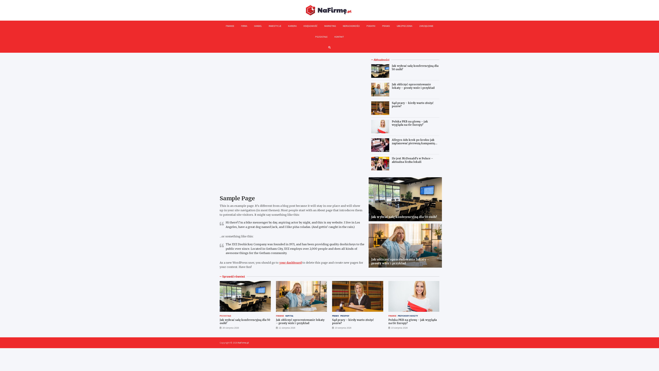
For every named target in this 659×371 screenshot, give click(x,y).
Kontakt (339, 36)
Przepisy (344, 315)
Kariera (292, 25)
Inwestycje (275, 25)
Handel (258, 25)
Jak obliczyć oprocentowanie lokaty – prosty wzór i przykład (413, 86)
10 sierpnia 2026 (343, 327)
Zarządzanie (426, 25)
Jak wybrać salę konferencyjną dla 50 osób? (404, 217)
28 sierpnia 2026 (230, 327)
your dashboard (290, 262)
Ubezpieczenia (404, 25)
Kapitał (289, 315)
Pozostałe (321, 36)
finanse (280, 315)
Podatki (371, 25)
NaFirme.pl (243, 342)
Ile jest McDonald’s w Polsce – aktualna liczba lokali (412, 160)
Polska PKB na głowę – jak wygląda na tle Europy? (410, 123)
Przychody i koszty (408, 315)
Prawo (386, 25)
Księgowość (310, 25)
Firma (244, 25)
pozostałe (225, 315)
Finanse (230, 25)
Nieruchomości (351, 25)
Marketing (330, 25)
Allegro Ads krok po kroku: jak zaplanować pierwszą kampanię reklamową (413, 143)
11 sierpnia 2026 (287, 327)
